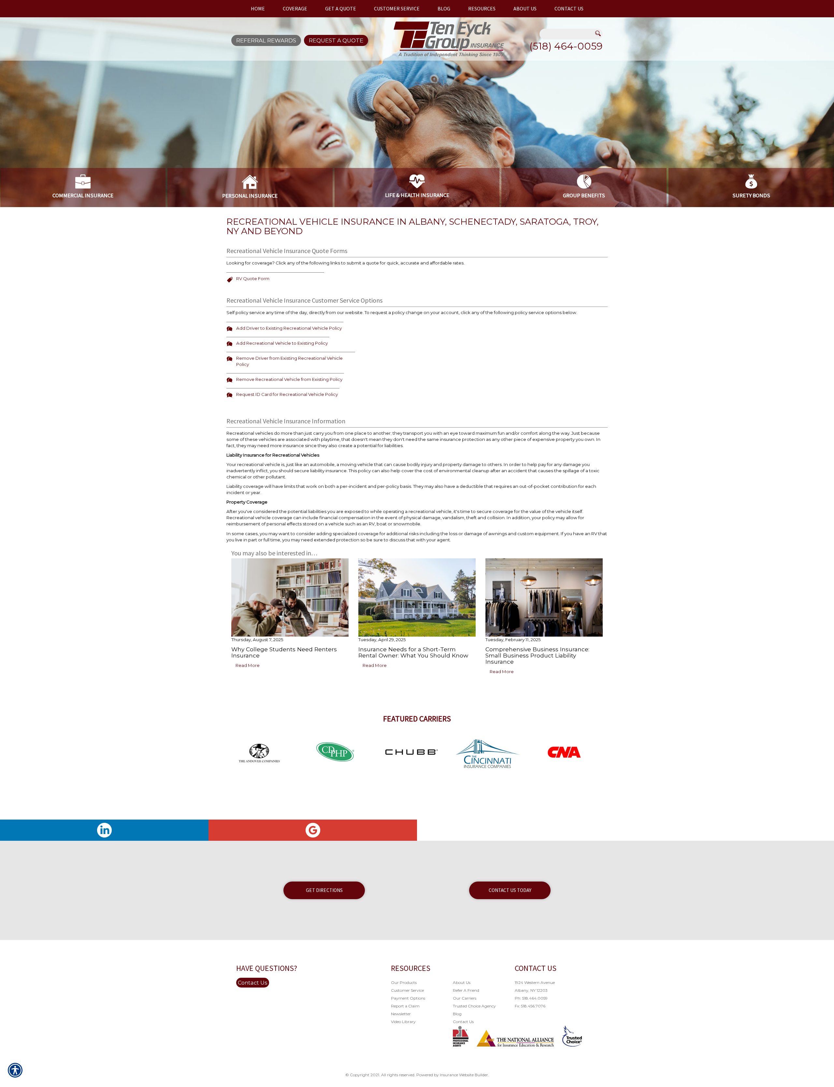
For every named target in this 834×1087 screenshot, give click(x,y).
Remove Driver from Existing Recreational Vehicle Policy (289, 361)
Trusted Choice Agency (474, 1006)
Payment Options (408, 998)
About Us (461, 982)
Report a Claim (405, 1006)
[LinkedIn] (104, 830)
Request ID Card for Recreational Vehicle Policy (287, 394)
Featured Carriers (417, 719)
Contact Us (252, 982)
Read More (248, 665)
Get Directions (324, 890)
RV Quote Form (252, 278)
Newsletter (401, 1013)
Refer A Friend (466, 990)
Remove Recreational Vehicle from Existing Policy (289, 379)
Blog (457, 1013)
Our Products (404, 982)
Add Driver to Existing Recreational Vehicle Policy (289, 328)
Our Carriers (464, 998)
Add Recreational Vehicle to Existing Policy (282, 343)
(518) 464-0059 (566, 46)
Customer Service (407, 990)
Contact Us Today (510, 890)
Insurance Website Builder (464, 1074)
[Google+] (312, 830)
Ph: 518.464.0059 (531, 998)
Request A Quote (336, 40)
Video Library (403, 1021)
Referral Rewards (266, 40)
